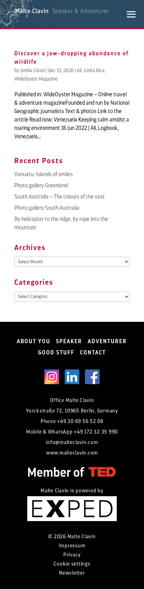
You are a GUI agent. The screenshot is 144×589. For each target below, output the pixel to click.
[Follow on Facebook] (92, 376)
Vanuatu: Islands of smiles (43, 174)
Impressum (72, 545)
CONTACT (93, 352)
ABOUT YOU (33, 341)
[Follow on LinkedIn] (72, 376)
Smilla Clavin (32, 70)
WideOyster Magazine (36, 78)
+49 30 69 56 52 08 (80, 421)
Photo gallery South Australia (46, 208)
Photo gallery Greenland (41, 185)
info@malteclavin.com (72, 442)
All (79, 70)
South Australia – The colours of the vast (59, 197)
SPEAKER (69, 341)
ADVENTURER (107, 341)
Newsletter (72, 573)
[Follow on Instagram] (51, 376)
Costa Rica (94, 70)
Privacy (72, 554)
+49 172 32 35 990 (96, 432)
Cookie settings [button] (71, 564)
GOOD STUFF (56, 352)
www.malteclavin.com (72, 453)
